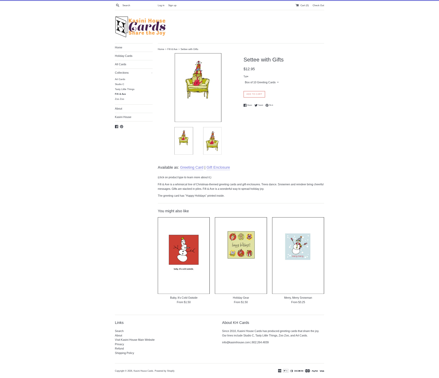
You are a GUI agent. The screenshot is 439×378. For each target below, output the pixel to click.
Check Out (318, 5)
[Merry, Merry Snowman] (298, 255)
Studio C (119, 84)
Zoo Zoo (119, 99)
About (118, 108)
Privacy (119, 344)
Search (119, 331)
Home (118, 47)
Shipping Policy (124, 353)
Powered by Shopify (165, 371)
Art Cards (120, 79)
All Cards (120, 64)
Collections (133, 72)
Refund (119, 348)
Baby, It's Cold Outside (184, 297)
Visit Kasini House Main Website (135, 339)
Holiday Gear (241, 297)
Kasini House (123, 117)
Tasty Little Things (124, 89)
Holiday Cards (123, 55)
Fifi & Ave (120, 94)
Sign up (172, 5)
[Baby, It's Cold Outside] (184, 255)
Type (246, 76)
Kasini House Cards (143, 371)
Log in (161, 5)
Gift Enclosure (218, 167)
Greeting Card (191, 167)
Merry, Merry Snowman (298, 297)
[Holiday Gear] (241, 255)
